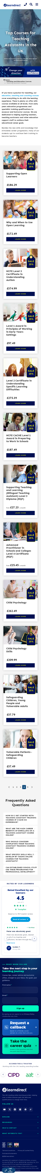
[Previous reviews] (7, 938)
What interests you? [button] (12, 1133)
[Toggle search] (31, 4)
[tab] (20, 819)
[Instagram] (20, 1109)
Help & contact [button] (9, 1128)
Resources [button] (7, 1122)
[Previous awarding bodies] (3, 1074)
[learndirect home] (14, 1090)
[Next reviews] (34, 938)
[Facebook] (15, 1109)
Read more (11, 943)
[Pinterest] (25, 1109)
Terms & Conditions (8, 1150)
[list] (20, 1075)
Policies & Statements (9, 1153)
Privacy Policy (29, 1014)
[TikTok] (30, 1109)
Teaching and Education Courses (19, 81)
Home (7, 80)
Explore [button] (6, 1117)
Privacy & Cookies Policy (26, 1150)
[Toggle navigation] (36, 4)
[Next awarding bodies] (38, 1074)
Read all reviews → (20, 919)
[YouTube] (4, 1109)
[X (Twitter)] (10, 1109)
